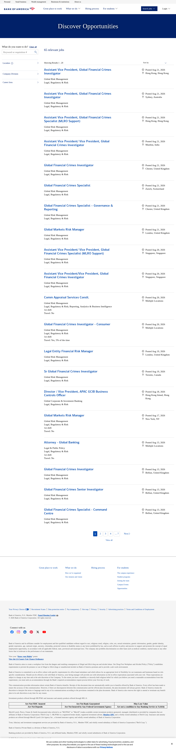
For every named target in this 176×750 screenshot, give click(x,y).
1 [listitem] (95, 533)
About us (77, 2)
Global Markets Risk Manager (64, 229)
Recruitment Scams (38, 609)
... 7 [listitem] (117, 533)
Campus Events (122, 585)
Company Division (10, 74)
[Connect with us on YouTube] (44, 632)
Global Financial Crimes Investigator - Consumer (77, 324)
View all (109, 540)
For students (109, 8)
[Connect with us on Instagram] (18, 632)
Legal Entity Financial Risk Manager (68, 351)
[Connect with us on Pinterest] (31, 632)
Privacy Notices (106, 747)
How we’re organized (73, 573)
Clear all (33, 47)
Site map (85, 609)
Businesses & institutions (60, 2)
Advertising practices (116, 609)
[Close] (172, 744)
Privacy (94, 609)
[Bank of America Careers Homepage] (19, 9)
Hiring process (92, 8)
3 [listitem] (105, 533)
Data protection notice (56, 609)
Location (6, 63)
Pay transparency (73, 609)
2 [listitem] (100, 533)
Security (102, 609)
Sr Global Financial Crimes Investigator (70, 371)
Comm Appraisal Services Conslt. (66, 297)
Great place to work (52, 8)
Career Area (7, 82)
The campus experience (125, 573)
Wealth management (38, 2)
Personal (7, 2)
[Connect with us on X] (38, 632)
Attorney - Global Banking (61, 442)
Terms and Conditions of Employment (140, 609)
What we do (71, 8)
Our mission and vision (73, 577)
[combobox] (158, 63)
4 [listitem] (110, 533)
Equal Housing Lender (48, 615)
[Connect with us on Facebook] (12, 632)
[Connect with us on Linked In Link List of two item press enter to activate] (25, 632)
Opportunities (122, 588)
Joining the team (123, 581)
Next (126, 533)
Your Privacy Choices (17, 609)
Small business (20, 2)
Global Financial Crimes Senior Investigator (73, 489)
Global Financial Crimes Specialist (67, 185)
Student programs (123, 577)
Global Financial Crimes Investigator (69, 165)
